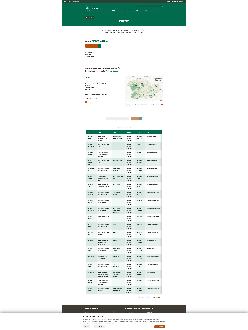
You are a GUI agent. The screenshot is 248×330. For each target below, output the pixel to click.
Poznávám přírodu (129, 312)
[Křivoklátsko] (86, 17)
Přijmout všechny (160, 326)
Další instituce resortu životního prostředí (174, 1)
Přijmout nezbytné (99, 326)
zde (162, 104)
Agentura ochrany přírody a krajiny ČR (71, 1)
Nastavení (86, 326)
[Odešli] (161, 6)
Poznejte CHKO (89, 312)
